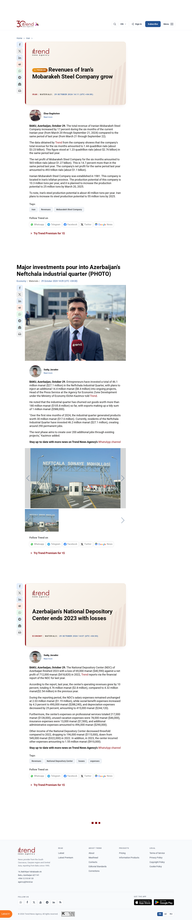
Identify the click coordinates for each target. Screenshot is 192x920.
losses (81, 761)
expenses (94, 761)
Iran (33, 209)
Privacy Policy (156, 857)
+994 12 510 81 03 (25, 878)
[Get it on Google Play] (164, 902)
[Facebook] (27, 902)
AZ (165, 914)
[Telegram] (47, 902)
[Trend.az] (28, 24)
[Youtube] (40, 902)
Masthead (93, 857)
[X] (34, 902)
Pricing (122, 853)
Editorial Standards (97, 866)
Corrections (94, 871)
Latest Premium (65, 857)
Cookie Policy (156, 866)
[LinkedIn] (53, 902)
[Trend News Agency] (26, 851)
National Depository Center (60, 761)
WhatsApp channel (109, 441)
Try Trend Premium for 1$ (49, 233)
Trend (58, 142)
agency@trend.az (25, 882)
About (91, 853)
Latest (61, 853)
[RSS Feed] (60, 902)
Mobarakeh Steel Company (69, 209)
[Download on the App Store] (143, 902)
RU (171, 914)
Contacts (93, 862)
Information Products (129, 857)
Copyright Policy (157, 862)
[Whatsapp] (20, 902)
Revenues (46, 209)
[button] (19, 45)
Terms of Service (157, 853)
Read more (48, 117)
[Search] (115, 24)
